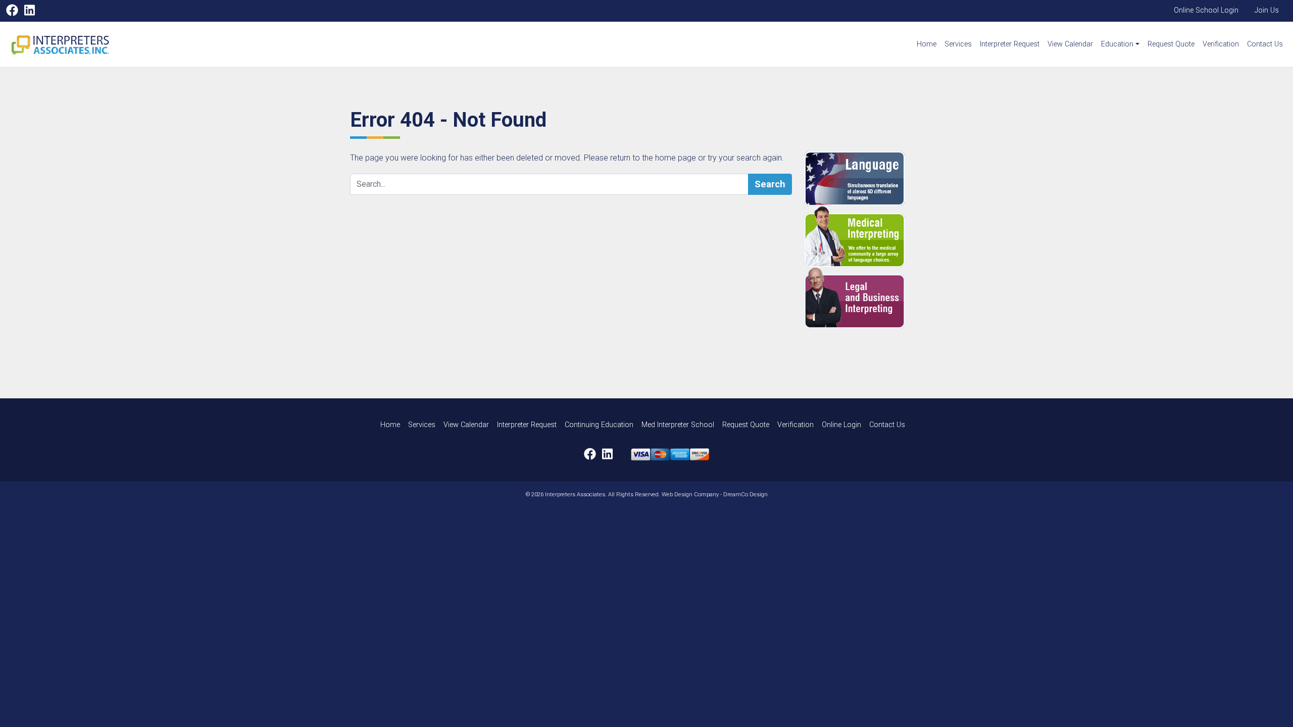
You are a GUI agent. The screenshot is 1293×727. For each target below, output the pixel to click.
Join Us (1267, 10)
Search (770, 184)
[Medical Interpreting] (873, 237)
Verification (1221, 44)
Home (926, 44)
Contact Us (1265, 44)
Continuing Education (599, 425)
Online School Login (1206, 10)
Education (1117, 44)
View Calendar (1070, 44)
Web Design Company (690, 494)
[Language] (873, 178)
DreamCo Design (745, 494)
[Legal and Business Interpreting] (873, 298)
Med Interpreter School (677, 425)
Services (958, 44)
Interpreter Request (1009, 44)
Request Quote (1171, 44)
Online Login (841, 425)
